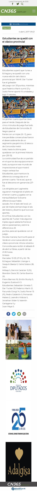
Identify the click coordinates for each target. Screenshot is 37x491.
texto (14, 4)
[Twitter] (14, 314)
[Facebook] (8, 314)
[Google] (24, 314)
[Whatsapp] (19, 314)
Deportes (6, 28)
